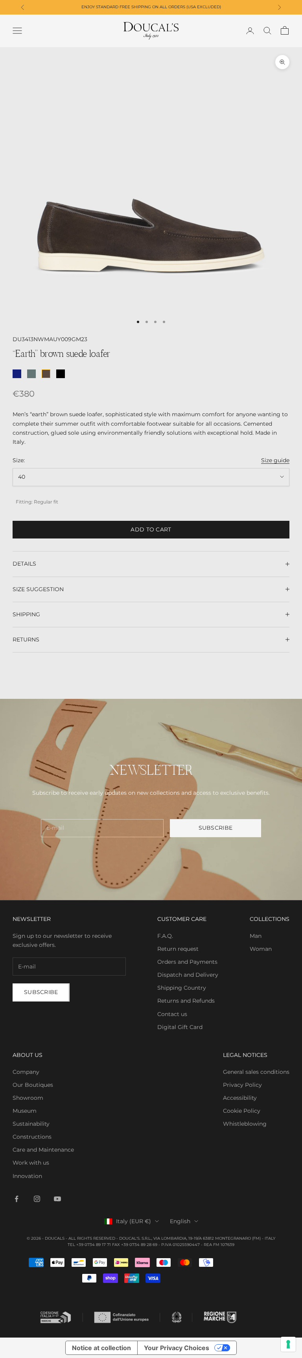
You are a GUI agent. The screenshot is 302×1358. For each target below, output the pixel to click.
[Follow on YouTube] (57, 1199)
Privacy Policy (242, 1084)
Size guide (275, 460)
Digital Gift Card (180, 1027)
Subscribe (216, 827)
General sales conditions (256, 1071)
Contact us (172, 1014)
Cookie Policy (241, 1110)
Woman (261, 948)
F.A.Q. (165, 935)
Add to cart (151, 529)
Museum (25, 1110)
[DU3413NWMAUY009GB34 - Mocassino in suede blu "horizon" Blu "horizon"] (31, 373)
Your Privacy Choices (176, 1348)
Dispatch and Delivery (187, 974)
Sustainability (31, 1123)
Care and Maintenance (43, 1149)
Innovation (27, 1176)
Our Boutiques (33, 1084)
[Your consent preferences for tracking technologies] (288, 1344)
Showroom (28, 1097)
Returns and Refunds (186, 1000)
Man (255, 935)
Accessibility (240, 1097)
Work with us (31, 1162)
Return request (178, 948)
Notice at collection (101, 1348)
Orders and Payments (187, 961)
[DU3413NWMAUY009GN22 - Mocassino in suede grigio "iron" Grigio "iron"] (60, 373)
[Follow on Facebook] (16, 1199)
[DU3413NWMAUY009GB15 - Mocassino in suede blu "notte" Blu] (17, 373)
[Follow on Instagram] (37, 1199)
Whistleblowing (245, 1123)
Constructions (32, 1136)
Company (26, 1071)
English (180, 1221)
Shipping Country (181, 987)
